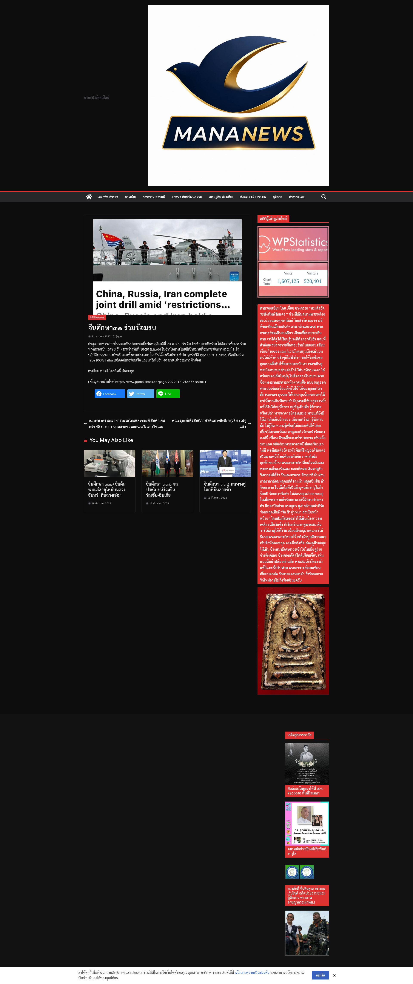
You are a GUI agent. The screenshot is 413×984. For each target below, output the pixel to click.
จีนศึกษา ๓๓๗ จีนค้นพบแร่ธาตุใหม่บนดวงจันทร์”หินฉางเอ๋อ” (107, 489)
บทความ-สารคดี (154, 197)
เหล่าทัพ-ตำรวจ (108, 197)
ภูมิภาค (277, 197)
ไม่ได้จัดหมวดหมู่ (97, 317)
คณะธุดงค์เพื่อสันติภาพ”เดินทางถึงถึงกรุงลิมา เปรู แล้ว (209, 423)
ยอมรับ (320, 975)
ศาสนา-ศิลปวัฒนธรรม (187, 197)
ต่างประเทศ (297, 197)
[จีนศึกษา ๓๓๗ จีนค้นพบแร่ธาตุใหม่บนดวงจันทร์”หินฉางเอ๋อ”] (109, 452)
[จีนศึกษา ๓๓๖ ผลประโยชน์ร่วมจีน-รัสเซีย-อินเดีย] (167, 452)
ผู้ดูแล (119, 336)
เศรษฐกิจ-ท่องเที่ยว (221, 197)
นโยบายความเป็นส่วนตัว (252, 972)
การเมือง (130, 197)
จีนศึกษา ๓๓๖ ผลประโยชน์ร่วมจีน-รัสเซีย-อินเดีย (162, 489)
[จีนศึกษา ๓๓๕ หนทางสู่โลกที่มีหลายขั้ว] (225, 452)
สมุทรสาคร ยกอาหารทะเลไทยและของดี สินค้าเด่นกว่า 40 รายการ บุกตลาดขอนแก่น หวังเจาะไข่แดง (127, 423)
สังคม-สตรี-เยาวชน (253, 197)
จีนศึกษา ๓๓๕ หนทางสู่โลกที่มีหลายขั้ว (225, 486)
